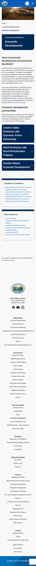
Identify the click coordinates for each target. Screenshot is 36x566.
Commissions (18, 446)
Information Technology (18, 327)
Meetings (18, 437)
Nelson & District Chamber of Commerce (18, 187)
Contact (18, 536)
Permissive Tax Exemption (18, 383)
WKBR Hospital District (18, 359)
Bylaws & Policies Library (18, 394)
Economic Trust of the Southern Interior (18, 235)
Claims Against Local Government (18, 540)
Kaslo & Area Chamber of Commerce (17, 194)
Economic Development (18, 418)
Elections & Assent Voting (18, 362)
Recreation (18, 460)
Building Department (18, 477)
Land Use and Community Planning (18, 502)
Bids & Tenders (18, 366)
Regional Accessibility (18, 390)
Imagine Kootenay (11, 230)
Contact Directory (18, 533)
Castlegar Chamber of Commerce (16, 190)
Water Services (18, 523)
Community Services (18, 338)
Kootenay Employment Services (15, 225)
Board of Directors (18, 355)
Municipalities (18, 411)
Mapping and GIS (18, 509)
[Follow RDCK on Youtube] (18, 307)
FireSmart (18, 498)
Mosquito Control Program (18, 512)
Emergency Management (18, 488)
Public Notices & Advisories (18, 387)
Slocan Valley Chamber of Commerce (17, 199)
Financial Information (18, 376)
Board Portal (18, 552)
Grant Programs (18, 369)
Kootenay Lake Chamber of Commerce (18, 201)
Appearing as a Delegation (18, 439)
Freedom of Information (18, 373)
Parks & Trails (18, 463)
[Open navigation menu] (32, 3)
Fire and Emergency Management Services (18, 345)
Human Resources (18, 324)
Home (4, 23)
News (18, 414)
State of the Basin (11, 218)
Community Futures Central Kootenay (17, 221)
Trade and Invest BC (12, 232)
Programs (18, 467)
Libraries (18, 505)
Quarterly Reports (18, 380)
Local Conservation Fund (18, 421)
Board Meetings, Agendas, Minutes (18, 442)
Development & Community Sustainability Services (18, 331)
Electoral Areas (18, 408)
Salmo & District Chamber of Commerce (18, 192)
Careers (18, 397)
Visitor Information (18, 428)
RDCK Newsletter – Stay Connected (18, 425)
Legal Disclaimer (18, 545)
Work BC (8, 223)
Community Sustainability (18, 484)
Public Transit (18, 516)
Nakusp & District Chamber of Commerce (19, 197)
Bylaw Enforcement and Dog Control (18, 481)
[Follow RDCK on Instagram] (22, 307)
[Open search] (27, 3)
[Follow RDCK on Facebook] (13, 307)
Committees (18, 449)
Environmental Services (18, 334)
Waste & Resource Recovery (18, 519)
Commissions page (19, 103)
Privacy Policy (18, 548)
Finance (18, 341)
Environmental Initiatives (18, 491)
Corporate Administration (11, 27)
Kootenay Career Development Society (18, 228)
